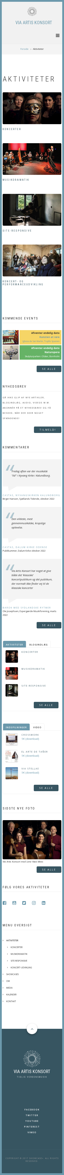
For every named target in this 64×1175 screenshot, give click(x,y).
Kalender (11, 994)
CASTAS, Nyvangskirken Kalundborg (31, 495)
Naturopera (52, 352)
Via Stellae (30, 768)
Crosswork (30, 734)
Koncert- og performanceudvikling (23, 283)
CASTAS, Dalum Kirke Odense (25, 547)
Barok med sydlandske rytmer (27, 607)
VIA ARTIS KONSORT (33, 22)
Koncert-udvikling (21, 967)
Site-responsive (17, 230)
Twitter (32, 1115)
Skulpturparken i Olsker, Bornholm (42, 356)
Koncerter (12, 129)
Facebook (32, 1109)
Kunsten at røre (49, 337)
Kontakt (11, 1001)
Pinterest (32, 1126)
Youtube (32, 1121)
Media (9, 987)
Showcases (12, 974)
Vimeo (32, 1132)
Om (8, 981)
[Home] (32, 11)
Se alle (49, 369)
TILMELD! (47, 429)
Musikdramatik (16, 179)
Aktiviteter (12, 940)
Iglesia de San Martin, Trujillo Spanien (41, 341)
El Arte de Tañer (35, 751)
